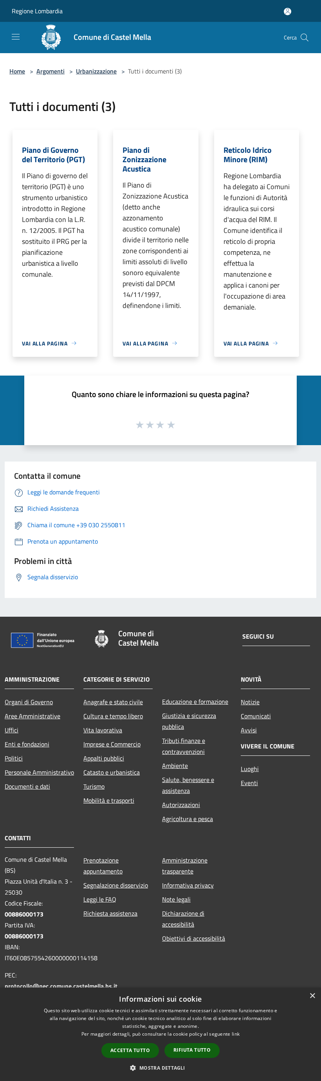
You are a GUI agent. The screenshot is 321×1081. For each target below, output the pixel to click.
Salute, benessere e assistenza (188, 785)
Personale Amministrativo (39, 772)
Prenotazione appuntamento (103, 865)
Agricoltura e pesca (187, 818)
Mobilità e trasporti (108, 800)
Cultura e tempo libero (113, 716)
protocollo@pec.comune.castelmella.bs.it (61, 986)
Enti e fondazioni (27, 744)
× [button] (312, 996)
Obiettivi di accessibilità (193, 938)
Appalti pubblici (103, 758)
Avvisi (249, 730)
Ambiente (175, 765)
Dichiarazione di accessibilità (183, 919)
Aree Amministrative (32, 716)
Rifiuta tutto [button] (192, 1050)
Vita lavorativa (102, 730)
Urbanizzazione (96, 71)
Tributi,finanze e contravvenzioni (183, 746)
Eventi (249, 782)
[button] (160, 1068)
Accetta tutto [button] (130, 1050)
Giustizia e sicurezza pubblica (189, 721)
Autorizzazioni (181, 804)
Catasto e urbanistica (111, 772)
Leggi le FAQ (99, 899)
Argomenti (50, 71)
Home (17, 71)
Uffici (11, 730)
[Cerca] (304, 37)
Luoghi (250, 768)
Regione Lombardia (37, 11)
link (236, 1034)
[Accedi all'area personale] (287, 11)
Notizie (250, 702)
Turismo (94, 786)
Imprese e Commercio (112, 744)
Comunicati (256, 716)
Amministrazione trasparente (184, 865)
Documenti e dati (27, 786)
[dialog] (160, 1034)
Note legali (176, 899)
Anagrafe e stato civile (113, 702)
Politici (14, 758)
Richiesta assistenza (110, 913)
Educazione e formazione (195, 701)
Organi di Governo (29, 702)
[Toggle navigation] (15, 36)
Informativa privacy (188, 885)
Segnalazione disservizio (115, 885)
